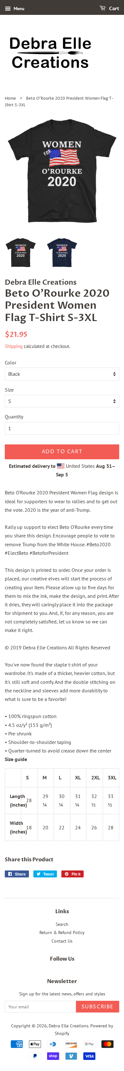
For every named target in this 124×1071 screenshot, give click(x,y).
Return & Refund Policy (62, 932)
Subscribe (97, 1006)
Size (9, 390)
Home (10, 98)
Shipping (14, 346)
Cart (113, 9)
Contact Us (62, 941)
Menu (18, 8)
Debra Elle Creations (68, 1026)
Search (62, 924)
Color (10, 362)
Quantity (14, 416)
